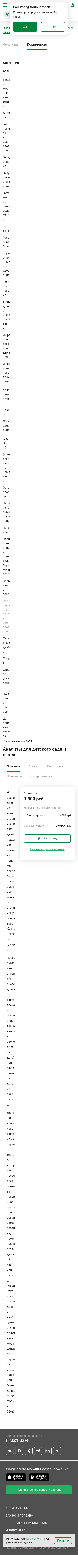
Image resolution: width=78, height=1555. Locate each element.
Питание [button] (6, 530)
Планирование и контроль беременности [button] (6, 556)
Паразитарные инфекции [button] (6, 512)
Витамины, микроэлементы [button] (6, 206)
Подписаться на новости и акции (39, 1489)
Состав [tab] (33, 766)
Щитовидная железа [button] (6, 727)
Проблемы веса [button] (6, 587)
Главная (8, 28)
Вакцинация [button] (6, 162)
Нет (53, 27)
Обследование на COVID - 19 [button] (6, 434)
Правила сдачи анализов (47, 849)
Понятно (63, 1540)
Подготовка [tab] (55, 766)
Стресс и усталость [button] (6, 678)
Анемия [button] (6, 115)
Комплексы (37, 44)
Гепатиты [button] (6, 228)
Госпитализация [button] (6, 288)
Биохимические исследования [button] (6, 137)
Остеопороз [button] (6, 492)
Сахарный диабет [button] (6, 645)
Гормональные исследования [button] (6, 264)
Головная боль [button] (6, 242)
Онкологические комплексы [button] (6, 467)
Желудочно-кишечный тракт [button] (6, 315)
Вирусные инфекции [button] (6, 179)
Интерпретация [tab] (41, 776)
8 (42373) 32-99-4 (19, 1440)
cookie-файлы (33, 1538)
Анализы (10, 44)
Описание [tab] (13, 766)
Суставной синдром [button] (6, 702)
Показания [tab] (14, 776)
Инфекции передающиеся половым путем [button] (6, 383)
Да (25, 27)
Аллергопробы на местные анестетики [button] (6, 88)
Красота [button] (6, 412)
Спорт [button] (6, 661)
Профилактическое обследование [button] (6, 616)
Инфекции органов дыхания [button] (6, 346)
